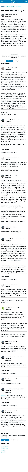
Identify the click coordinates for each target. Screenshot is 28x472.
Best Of (3, 452)
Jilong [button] (6, 284)
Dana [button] (6, 14)
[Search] (23, 1)
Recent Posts (4, 448)
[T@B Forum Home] (14, 1)
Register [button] (18, 61)
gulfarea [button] (7, 158)
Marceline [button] (7, 307)
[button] (2, 15)
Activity (3, 450)
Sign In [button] (9, 61)
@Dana (3, 126)
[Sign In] (26, 1)
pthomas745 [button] (8, 119)
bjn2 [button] (6, 67)
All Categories (4, 446)
